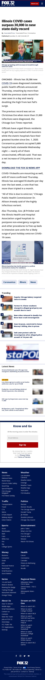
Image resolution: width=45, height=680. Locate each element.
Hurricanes (24, 490)
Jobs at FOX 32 (7, 619)
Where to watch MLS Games (28, 644)
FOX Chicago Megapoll (6, 492)
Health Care (25, 566)
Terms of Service (24, 457)
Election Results (26, 507)
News (33, 282)
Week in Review (7, 585)
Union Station (6, 520)
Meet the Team (7, 617)
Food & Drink (25, 536)
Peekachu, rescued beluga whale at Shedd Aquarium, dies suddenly (14, 390)
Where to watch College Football (26, 610)
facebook (16, 656)
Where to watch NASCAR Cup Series (28, 617)
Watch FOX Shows (27, 541)
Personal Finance (8, 566)
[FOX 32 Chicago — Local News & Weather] (8, 3)
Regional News (28, 579)
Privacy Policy (25, 455)
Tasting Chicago (7, 590)
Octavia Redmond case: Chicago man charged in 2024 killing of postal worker (15, 371)
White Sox (5, 539)
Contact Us (6, 611)
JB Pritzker (24, 515)
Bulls (3, 534)
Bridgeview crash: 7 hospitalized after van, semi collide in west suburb (15, 409)
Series (5, 579)
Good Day (5, 486)
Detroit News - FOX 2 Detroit (28, 588)
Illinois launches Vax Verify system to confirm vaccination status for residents (18, 267)
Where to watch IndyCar (26, 622)
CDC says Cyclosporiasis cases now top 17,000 (15, 400)
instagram (20, 656)
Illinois (23, 282)
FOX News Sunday (8, 496)
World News (6, 481)
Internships (6, 622)
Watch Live (34, 3)
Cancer (23, 555)
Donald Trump (26, 512)
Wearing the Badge (8, 587)
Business (5, 555)
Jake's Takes (25, 528)
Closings (24, 483)
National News (7, 478)
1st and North (7, 582)
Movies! (23, 539)
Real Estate (6, 568)
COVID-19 (7, 83)
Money (5, 552)
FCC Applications (8, 627)
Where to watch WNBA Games (26, 639)
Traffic (5, 501)
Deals (4, 560)
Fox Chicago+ (25, 534)
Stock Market (6, 573)
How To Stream (7, 604)
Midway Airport (7, 517)
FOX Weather (25, 493)
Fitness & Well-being (28, 563)
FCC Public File (7, 624)
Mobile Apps (6, 606)
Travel (4, 507)
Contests (5, 614)
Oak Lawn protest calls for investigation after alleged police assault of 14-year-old (28, 335)
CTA (3, 509)
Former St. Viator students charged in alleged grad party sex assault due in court (28, 308)
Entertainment (28, 525)
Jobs (3, 563)
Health (24, 552)
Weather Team (26, 485)
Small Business (7, 571)
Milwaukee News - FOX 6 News (27, 583)
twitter (24, 656)
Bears (4, 528)
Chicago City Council (28, 520)
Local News (6, 476)
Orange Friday (7, 595)
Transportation (7, 504)
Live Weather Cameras (25, 477)
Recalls (23, 568)
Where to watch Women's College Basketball (27, 634)
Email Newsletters (8, 609)
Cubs (3, 536)
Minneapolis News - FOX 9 (28, 592)
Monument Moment (9, 592)
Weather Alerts (26, 480)
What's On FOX (26, 531)
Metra (4, 512)
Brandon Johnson (27, 517)
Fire (3, 541)
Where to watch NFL (28, 606)
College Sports (7, 547)
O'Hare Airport (7, 515)
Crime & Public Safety (9, 483)
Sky (3, 544)
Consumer (5, 558)
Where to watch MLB (28, 613)
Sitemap (5, 630)
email (28, 656)
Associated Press (21, 33)
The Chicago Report (28, 509)
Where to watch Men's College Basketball (26, 627)
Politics (24, 501)
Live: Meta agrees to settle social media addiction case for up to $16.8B (15, 383)
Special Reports (7, 488)
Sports (5, 525)
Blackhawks (6, 531)
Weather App (25, 488)
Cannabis (24, 560)
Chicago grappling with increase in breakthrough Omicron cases (20, 66)
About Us (6, 600)
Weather (25, 472)
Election (23, 504)
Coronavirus (31, 33)
